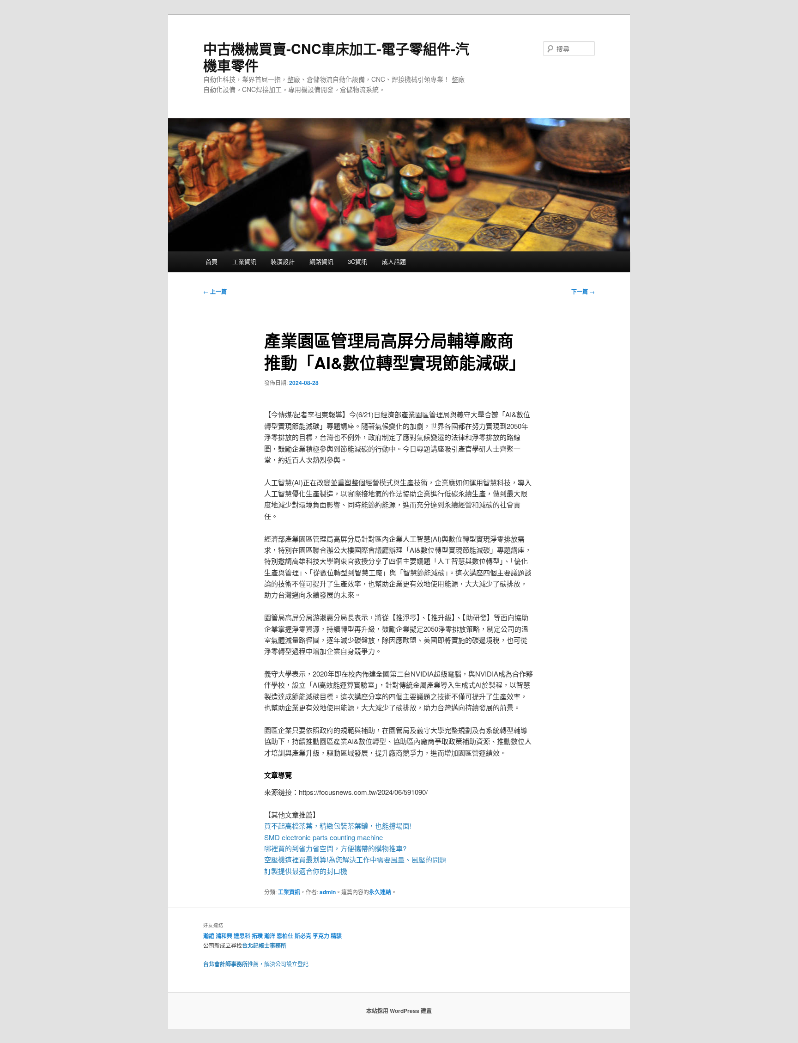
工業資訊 (244, 261)
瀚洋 (269, 936)
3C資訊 (357, 261)
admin (328, 892)
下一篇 (583, 291)
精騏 (337, 936)
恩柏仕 (285, 936)
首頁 (212, 261)
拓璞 (257, 936)
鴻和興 (224, 936)
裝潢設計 (283, 261)
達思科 (242, 936)
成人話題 (394, 261)
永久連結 (380, 892)
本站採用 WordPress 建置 (399, 1010)
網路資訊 (321, 261)
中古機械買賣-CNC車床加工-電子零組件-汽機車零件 (336, 56)
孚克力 (321, 936)
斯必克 (303, 936)
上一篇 (215, 291)
